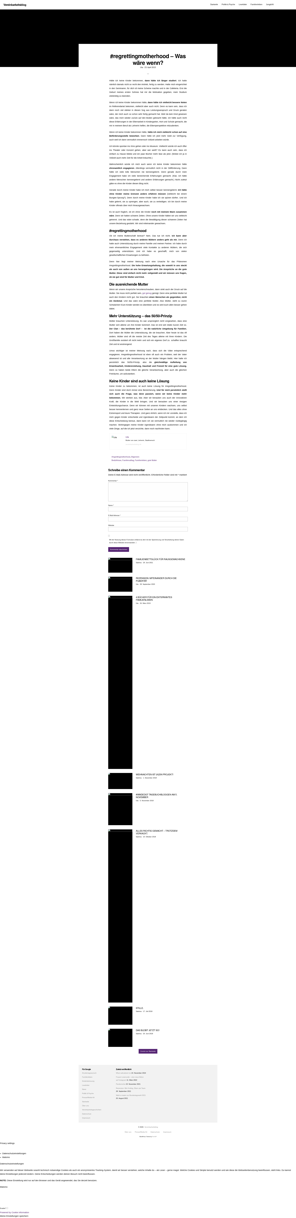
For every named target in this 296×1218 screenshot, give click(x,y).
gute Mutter (152, 460)
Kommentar (113, 481)
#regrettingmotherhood (121, 457)
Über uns (85, 1106)
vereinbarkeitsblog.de (133, 444)
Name (111, 505)
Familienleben (256, 4)
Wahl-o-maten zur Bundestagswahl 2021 (131, 1095)
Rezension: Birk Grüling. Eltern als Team (130, 1088)
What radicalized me (123, 1073)
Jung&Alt (270, 4)
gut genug (147, 293)
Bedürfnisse (116, 460)
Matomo (6, 1157)
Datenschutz (86, 1114)
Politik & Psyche (228, 4)
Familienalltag (128, 460)
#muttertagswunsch (89, 1073)
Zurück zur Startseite (148, 1051)
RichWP (154, 1136)
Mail (288, 4)
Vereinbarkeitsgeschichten (91, 1110)
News (84, 1089)
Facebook (280, 4)
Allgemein (135, 457)
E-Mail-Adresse (114, 515)
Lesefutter (243, 4)
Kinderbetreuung (88, 1081)
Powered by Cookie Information (14, 1212)
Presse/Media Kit (88, 1097)
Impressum (86, 1118)
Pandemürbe (120, 1084)
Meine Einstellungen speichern (14, 1216)
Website (111, 525)
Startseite (214, 4)
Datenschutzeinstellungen (14, 1154)
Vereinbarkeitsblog (151, 1127)
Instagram (284, 4)
